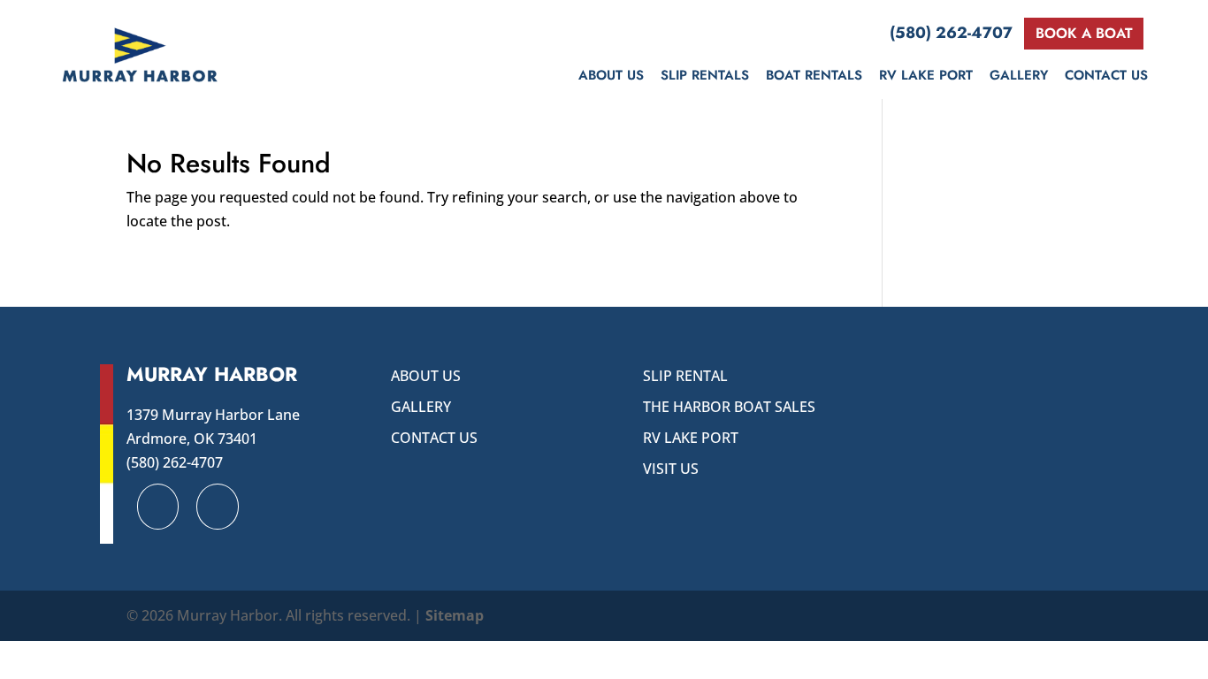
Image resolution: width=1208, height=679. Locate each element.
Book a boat (1084, 33)
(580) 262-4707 (951, 32)
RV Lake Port (926, 75)
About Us (611, 75)
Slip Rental (685, 375)
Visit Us (671, 468)
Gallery (1019, 75)
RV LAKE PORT (690, 437)
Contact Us (1106, 75)
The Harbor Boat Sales (729, 406)
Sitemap (454, 615)
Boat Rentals (814, 75)
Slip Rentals (705, 75)
